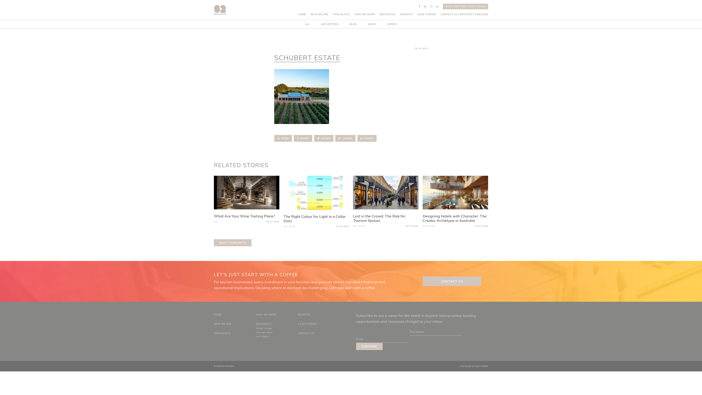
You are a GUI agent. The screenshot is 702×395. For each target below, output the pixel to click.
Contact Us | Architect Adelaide (464, 14)
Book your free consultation (465, 6)
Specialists (341, 14)
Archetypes (330, 24)
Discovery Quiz (264, 332)
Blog (353, 24)
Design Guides (264, 328)
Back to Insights (232, 242)
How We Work (364, 14)
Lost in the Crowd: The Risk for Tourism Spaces (379, 218)
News (372, 24)
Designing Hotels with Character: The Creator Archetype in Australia (454, 218)
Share (304, 138)
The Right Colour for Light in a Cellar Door (315, 218)
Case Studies (426, 14)
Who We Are (319, 14)
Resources (388, 14)
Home (302, 14)
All (307, 24)
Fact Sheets (262, 336)
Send (284, 138)
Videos (392, 24)
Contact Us (452, 281)
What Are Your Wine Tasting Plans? (244, 216)
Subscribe (369, 346)
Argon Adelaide (481, 366)
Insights (406, 14)
